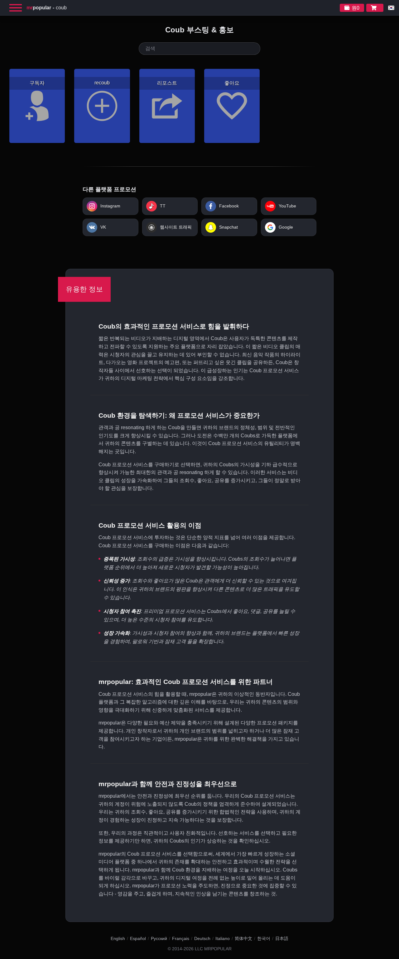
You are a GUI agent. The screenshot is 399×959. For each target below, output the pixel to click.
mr (38, 7)
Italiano (222, 938)
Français (180, 938)
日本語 (281, 938)
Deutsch (202, 938)
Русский (159, 938)
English (118, 938)
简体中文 (243, 938)
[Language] (391, 8)
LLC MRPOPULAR (213, 949)
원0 (355, 8)
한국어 (263, 938)
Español (138, 938)
